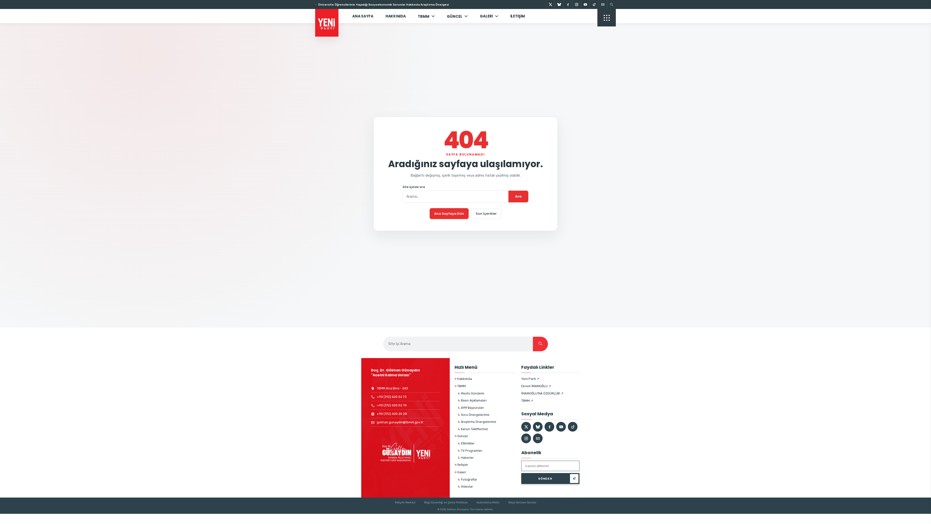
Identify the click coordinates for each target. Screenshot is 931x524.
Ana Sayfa (362, 16)
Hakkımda (395, 16)
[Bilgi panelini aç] (606, 17)
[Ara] (540, 344)
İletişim (517, 16)
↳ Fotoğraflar (467, 479)
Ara (518, 196)
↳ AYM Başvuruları (470, 407)
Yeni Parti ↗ (530, 379)
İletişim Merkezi (405, 502)
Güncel (461, 436)
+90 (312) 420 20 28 (392, 414)
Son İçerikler (486, 213)
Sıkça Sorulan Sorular (522, 502)
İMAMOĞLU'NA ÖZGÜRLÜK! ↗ (542, 393)
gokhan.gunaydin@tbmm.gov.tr (400, 422)
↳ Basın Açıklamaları (472, 400)
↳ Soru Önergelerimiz (473, 415)
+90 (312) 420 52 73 (392, 397)
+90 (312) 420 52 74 (392, 405)
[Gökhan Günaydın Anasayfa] (329, 16)
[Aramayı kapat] (919, 28)
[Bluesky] (559, 4)
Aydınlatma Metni (487, 502)
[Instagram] (576, 4)
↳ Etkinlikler (466, 443)
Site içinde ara (413, 187)
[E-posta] (602, 4)
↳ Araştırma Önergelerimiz (476, 422)
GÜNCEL (454, 16)
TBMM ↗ (527, 400)
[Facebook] (567, 4)
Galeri (486, 16)
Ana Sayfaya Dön (449, 213)
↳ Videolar (465, 486)
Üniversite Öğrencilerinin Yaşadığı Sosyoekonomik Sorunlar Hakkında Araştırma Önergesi (383, 4)
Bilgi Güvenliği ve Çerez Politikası (446, 502)
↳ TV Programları (469, 450)
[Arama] (611, 4)
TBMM (423, 16)
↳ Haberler (465, 457)
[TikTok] (594, 4)
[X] (550, 4)
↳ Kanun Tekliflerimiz (472, 429)
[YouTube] (585, 4)
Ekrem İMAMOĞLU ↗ (536, 386)
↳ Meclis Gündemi (470, 393)
